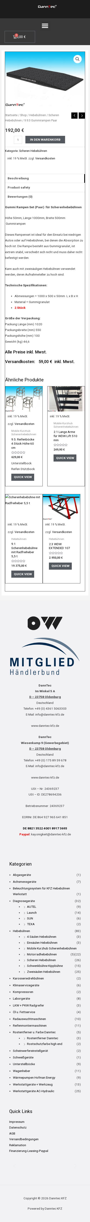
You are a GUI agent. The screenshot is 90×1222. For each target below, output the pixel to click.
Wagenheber (21, 1071)
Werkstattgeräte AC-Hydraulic (33, 1091)
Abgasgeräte (22, 875)
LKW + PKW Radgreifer (28, 1005)
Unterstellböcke (24, 1064)
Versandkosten (45, 158)
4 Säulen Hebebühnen (41, 936)
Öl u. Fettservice (24, 1012)
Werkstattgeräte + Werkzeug (33, 1084)
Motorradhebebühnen (42, 954)
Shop (23, 115)
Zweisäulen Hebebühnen (43, 971)
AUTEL (31, 906)
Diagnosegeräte (24, 901)
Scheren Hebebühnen (33, 151)
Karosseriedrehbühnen (28, 978)
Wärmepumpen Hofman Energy (34, 1077)
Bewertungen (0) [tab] (20, 196)
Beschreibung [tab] (18, 178)
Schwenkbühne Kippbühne (45, 966)
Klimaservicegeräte (26, 985)
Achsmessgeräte (24, 881)
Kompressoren (23, 992)
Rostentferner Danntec (42, 1038)
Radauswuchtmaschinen (29, 1019)
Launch (32, 912)
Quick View (23, 477)
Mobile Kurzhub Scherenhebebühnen (52, 948)
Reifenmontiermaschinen (30, 1025)
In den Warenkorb (45, 139)
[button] (45, 26)
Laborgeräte (21, 998)
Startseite (11, 115)
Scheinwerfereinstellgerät (30, 1051)
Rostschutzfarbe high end (44, 1044)
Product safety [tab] (19, 187)
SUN (30, 918)
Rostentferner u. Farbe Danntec (34, 1032)
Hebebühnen (37, 115)
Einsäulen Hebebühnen (42, 942)
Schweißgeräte (23, 1057)
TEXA (31, 924)
